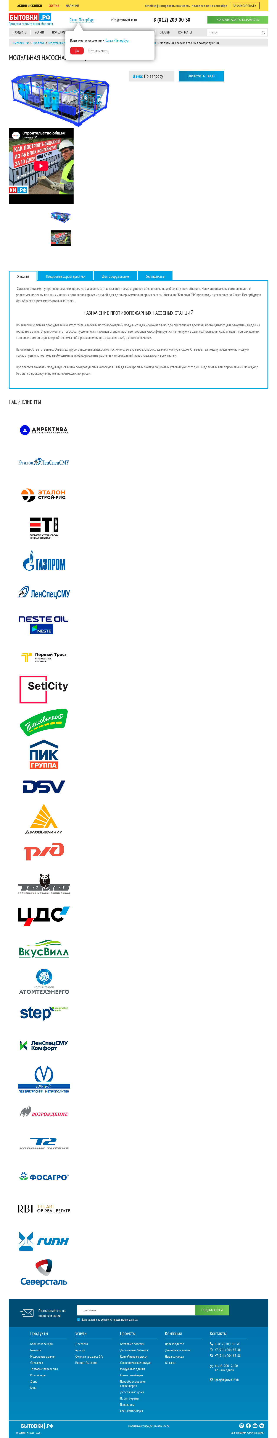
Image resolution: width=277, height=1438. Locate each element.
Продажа (39, 43)
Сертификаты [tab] (155, 276)
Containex (36, 1362)
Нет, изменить (98, 50)
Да (77, 51)
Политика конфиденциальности (148, 1426)
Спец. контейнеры (131, 1411)
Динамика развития (177, 1350)
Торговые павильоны (44, 1369)
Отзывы (170, 1362)
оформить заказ (201, 76)
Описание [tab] (23, 276)
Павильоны (127, 1404)
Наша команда (174, 1356)
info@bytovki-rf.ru (227, 1379)
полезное (58, 32)
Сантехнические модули (135, 1362)
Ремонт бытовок (86, 1362)
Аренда (80, 1350)
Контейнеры (38, 1375)
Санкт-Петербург (82, 19)
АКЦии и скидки (29, 5)
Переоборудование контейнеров (133, 1383)
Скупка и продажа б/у (89, 1356)
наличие (72, 5)
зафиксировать (244, 5)
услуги (39, 32)
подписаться (212, 1310)
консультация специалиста (238, 20)
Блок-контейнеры (41, 1344)
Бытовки (35, 1350)
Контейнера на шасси (133, 1356)
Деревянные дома (132, 1392)
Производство (174, 1344)
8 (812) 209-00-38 (227, 1344)
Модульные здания (61, 43)
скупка (53, 5)
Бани (33, 1387)
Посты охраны (129, 1398)
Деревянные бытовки (134, 1350)
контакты (185, 32)
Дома (33, 1381)
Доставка (81, 1344)
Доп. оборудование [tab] (115, 276)
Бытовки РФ (21, 43)
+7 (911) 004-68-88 (227, 1349)
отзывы (165, 32)
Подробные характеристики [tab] (65, 276)
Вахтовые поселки (132, 1344)
